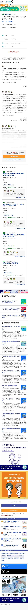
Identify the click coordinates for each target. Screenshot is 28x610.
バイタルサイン (10, 272)
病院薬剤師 (21, 555)
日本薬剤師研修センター (10, 14)
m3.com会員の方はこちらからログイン (13, 159)
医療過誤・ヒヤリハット (12, 555)
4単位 (6, 21)
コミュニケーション (7, 215)
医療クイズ (10, 558)
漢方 (3, 21)
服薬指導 (5, 184)
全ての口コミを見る (19, 197)
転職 (3, 560)
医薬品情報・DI (10, 184)
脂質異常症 (22, 553)
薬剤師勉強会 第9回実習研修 (10, 263)
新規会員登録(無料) (14, 156)
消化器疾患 (10, 21)
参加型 (5, 272)
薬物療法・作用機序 (14, 553)
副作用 (21, 558)
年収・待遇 (4, 558)
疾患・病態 (16, 558)
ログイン (14, 505)
